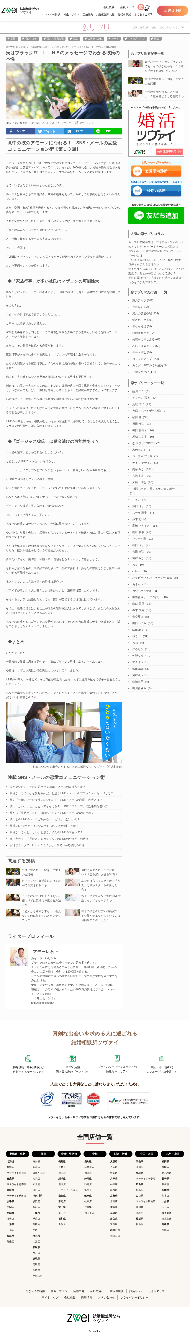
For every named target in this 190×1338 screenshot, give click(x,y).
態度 (156, 38)
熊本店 (165, 1195)
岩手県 (10, 1201)
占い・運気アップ (143, 345)
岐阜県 (88, 1195)
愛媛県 (139, 1218)
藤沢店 (36, 1207)
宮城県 (10, 1213)
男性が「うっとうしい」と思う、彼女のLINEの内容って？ (46, 832)
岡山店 (139, 1167)
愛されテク (31, 38)
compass (138, 668)
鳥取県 (139, 1172)
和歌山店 (115, 1235)
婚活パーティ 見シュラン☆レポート (155, 488)
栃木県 (36, 1270)
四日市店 (89, 1213)
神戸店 (113, 1184)
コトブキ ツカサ (142, 456)
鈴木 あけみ (139, 519)
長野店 (62, 1167)
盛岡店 (10, 1207)
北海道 (10, 1161)
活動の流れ (97, 1291)
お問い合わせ (106, 1297)
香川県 (139, 1207)
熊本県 (165, 1190)
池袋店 (36, 1178)
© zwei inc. (95, 1331)
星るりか (137, 649)
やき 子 (136, 636)
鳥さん (136, 584)
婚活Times (135, 1291)
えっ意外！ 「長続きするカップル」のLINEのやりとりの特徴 (49, 838)
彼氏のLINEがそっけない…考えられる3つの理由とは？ (44, 825)
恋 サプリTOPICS (143, 443)
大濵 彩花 (138, 475)
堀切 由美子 (139, 436)
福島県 (10, 1235)
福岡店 (165, 1167)
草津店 (113, 1213)
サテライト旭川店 (16, 1172)
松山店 (139, 1224)
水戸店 (36, 1252)
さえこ (136, 499)
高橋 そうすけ (141, 525)
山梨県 (62, 1195)
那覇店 (165, 1230)
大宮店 (36, 1241)
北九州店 (166, 1172)
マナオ (136, 662)
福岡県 (165, 1161)
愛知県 (88, 1161)
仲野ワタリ (139, 655)
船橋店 (36, 1224)
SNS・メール (41, 123)
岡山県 (139, 1161)
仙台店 (10, 1218)
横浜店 (36, 1201)
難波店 (113, 1172)
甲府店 (62, 1201)
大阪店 (113, 1167)
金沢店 (62, 1224)
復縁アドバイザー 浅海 (146, 410)
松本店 (62, 1172)
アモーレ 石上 (141, 397)
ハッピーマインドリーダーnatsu (152, 577)
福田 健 (136, 417)
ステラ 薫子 (139, 512)
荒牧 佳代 (138, 404)
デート (115, 38)
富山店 (62, 1213)
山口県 (139, 1195)
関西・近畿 (120, 1153)
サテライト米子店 (145, 1178)
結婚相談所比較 (105, 14)
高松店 (139, 1213)
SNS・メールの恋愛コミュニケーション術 (40, 47)
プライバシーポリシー (134, 1297)
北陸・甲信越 (69, 1153)
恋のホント (139, 449)
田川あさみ (139, 688)
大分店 (165, 1207)
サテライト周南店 (145, 1201)
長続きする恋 (140, 306)
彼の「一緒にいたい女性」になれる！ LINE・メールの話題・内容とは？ (56, 799)
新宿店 (36, 1167)
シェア (21, 131)
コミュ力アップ (136, 38)
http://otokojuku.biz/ (43, 1002)
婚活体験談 (124, 14)
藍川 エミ (138, 391)
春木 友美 (138, 610)
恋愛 (13, 38)
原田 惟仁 (138, 423)
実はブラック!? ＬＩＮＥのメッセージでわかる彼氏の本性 (47, 845)
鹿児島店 (166, 1218)
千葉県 (36, 1213)
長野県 (62, 1161)
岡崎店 (88, 1172)
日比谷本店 (39, 1172)
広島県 (139, 1184)
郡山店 (10, 1241)
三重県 (88, 1207)
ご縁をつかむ (95, 38)
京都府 (113, 1195)
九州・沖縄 (172, 1153)
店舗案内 (88, 14)
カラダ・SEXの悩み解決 (147, 365)
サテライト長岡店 (68, 1190)
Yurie (135, 642)
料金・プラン (71, 14)
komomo (137, 629)
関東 (43, 1153)
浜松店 (88, 1190)
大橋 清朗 (139, 482)
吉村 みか (138, 558)
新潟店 (62, 1184)
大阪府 (113, 1161)
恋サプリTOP (12, 47)
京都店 (113, 1201)
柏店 (35, 1230)
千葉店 (36, 1218)
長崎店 (165, 1184)
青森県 (10, 1178)
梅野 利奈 (138, 532)
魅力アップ (139, 300)
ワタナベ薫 (139, 538)
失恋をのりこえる (143, 339)
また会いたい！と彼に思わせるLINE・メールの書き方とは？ (48, 786)
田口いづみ (139, 623)
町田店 (36, 1190)
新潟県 (62, 1178)
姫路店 (113, 1190)
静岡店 (88, 1184)
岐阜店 (88, 1201)
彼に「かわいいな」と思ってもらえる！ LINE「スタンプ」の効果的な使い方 (59, 806)
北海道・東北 (17, 1153)
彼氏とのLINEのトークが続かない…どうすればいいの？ (45, 819)
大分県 (165, 1201)
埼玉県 (36, 1235)
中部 (95, 1153)
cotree (136, 571)
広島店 (139, 1190)
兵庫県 (113, 1178)
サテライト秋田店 (16, 1195)
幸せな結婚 (139, 326)
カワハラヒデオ (142, 590)
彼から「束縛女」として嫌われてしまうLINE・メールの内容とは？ (52, 812)
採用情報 (86, 1297)
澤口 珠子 (138, 506)
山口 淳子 (138, 545)
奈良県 (113, 1218)
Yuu (134, 564)
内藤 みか (138, 469)
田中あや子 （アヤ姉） (146, 597)
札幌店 (10, 1167)
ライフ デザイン (142, 462)
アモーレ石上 (86, 123)
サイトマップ (156, 1291)
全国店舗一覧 (95, 1137)
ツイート (49, 131)
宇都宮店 (37, 1275)
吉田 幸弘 (138, 551)
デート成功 (139, 352)
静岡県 (88, 1178)
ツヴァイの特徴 (51, 14)
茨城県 (36, 1247)
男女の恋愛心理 (55, 38)
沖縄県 (165, 1224)
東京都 (36, 1161)
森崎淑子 (137, 681)
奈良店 (113, 1224)
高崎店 (36, 1264)
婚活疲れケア (140, 332)
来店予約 (174, 10)
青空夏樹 (137, 616)
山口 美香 (138, 603)
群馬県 (36, 1258)
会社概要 (108, 7)
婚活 (75, 38)
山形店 (10, 1230)
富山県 (62, 1207)
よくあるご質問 (143, 14)
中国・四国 (146, 1153)
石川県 (62, 1218)
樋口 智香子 (139, 430)
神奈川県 (37, 1195)
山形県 (10, 1224)
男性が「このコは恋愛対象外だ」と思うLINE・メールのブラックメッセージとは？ (61, 793)
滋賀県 (113, 1207)
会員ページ (127, 7)
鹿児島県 (166, 1213)
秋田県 (10, 1190)
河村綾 (136, 675)
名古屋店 (89, 1167)
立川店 (36, 1184)
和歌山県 (115, 1230)
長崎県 (165, 1178)
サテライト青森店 (16, 1184)
